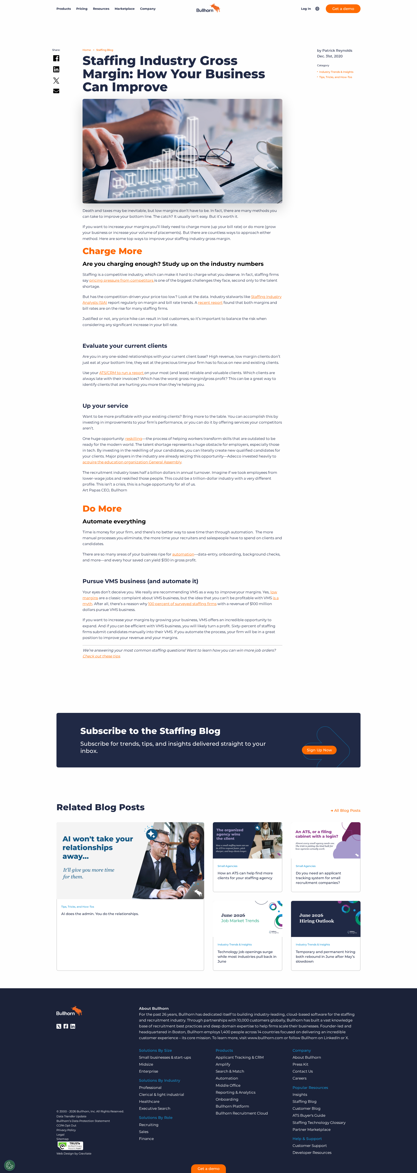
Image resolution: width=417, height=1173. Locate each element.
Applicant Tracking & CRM (240, 1057)
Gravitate (85, 1153)
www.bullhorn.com (265, 1038)
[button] (317, 8)
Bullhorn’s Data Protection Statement (83, 1121)
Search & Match (230, 1071)
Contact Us (303, 1071)
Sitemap (62, 1139)
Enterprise (148, 1071)
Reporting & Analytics (235, 1092)
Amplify (223, 1064)
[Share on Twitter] (56, 82)
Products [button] (63, 9)
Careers (299, 1078)
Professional (150, 1087)
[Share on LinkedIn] (56, 70)
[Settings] (9, 1165)
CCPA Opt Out (66, 1125)
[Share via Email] (56, 92)
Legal (60, 1134)
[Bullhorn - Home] (69, 1011)
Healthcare (149, 1101)
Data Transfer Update (71, 1116)
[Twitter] (58, 1026)
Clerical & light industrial (161, 1094)
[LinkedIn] (72, 1026)
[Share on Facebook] (56, 59)
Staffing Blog (104, 50)
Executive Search (154, 1108)
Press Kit (300, 1064)
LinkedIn (332, 1038)
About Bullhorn (307, 1057)
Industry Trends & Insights (336, 71)
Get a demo (343, 9)
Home (87, 50)
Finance (146, 1138)
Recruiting (149, 1125)
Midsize (146, 1064)
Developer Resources (312, 1152)
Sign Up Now (319, 750)
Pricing (82, 9)
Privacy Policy (66, 1130)
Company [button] (148, 9)
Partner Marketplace (312, 1129)
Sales (143, 1132)
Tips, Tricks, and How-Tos (335, 77)
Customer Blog (307, 1108)
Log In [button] (306, 9)
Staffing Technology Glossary (319, 1122)
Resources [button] (101, 9)
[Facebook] (65, 1026)
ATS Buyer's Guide (309, 1115)
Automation (227, 1078)
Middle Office (228, 1085)
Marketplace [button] (125, 9)
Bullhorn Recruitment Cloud (242, 1113)
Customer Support (310, 1145)
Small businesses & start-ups (165, 1057)
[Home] (208, 11)
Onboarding (227, 1099)
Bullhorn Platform (232, 1106)
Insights (300, 1094)
